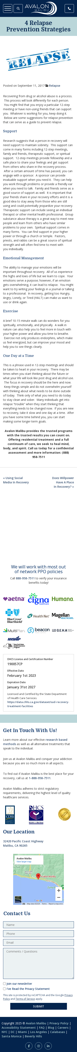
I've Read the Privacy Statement (28, 989)
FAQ (42, 1028)
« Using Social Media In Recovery (16, 480)
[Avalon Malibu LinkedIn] (48, 1046)
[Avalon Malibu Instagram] (38, 1046)
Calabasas (57, 1032)
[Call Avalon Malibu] (69, 8)
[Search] (18, 8)
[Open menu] (7, 8)
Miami (22, 1032)
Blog (51, 1028)
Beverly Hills (33, 1036)
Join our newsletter (19, 984)
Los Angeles (38, 1032)
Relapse (54, 86)
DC (13, 1032)
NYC (4, 1032)
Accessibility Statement (19, 1028)
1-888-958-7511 (40, 778)
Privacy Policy (59, 1023)
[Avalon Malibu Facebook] (28, 1046)
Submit (38, 1006)
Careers (62, 1028)
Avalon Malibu (36, 1023)
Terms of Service (25, 999)
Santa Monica (12, 1036)
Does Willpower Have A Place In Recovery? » (63, 482)
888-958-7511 (25, 578)
